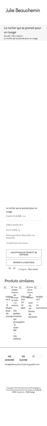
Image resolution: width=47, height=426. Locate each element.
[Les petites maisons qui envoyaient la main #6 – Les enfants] (14, 296)
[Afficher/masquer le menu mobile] (42, 19)
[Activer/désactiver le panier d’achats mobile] (37, 19)
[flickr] (23, 375)
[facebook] (21, 365)
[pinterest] (25, 370)
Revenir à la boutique (23, 262)
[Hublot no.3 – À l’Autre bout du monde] (7, 289)
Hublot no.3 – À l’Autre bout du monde (9, 306)
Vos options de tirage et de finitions (24, 253)
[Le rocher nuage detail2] (22, 127)
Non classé (33, 269)
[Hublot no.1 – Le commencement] (37, 289)
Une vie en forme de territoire (32, 309)
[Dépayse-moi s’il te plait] (22, 289)
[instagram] (25, 365)
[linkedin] (21, 370)
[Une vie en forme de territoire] (30, 292)
